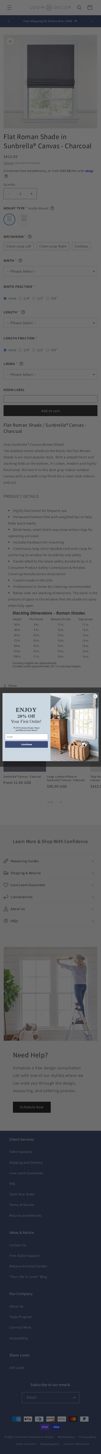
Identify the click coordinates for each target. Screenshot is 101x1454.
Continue (26, 744)
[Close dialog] (95, 696)
